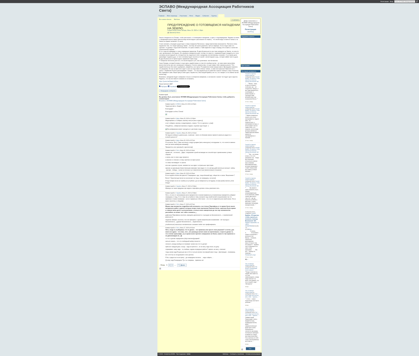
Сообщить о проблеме (237, 354)
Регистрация (384, 1)
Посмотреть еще (250, 255)
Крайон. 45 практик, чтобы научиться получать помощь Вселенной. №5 (252, 80)
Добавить (236, 20)
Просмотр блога (175, 32)
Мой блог (177, 19)
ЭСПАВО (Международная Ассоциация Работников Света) (206, 8)
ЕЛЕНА (178, 104)
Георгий (247, 73)
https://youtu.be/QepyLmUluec (168, 81)
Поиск (417, 1)
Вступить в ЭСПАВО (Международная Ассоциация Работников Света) (182, 101)
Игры (250, 229)
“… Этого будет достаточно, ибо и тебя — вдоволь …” (252, 295)
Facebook (173, 86)
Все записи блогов (165, 19)
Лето (177, 150)
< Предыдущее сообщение (168, 90)
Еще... (250, 348)
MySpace (164, 86)
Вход (391, 1)
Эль (246, 263)
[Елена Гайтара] (162, 29)
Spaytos (178, 133)
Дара (177, 118)
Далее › (183, 265)
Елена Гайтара (181, 30)
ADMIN (173, 354)
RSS (160, 269)
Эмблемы (225, 354)
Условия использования (253, 354)
